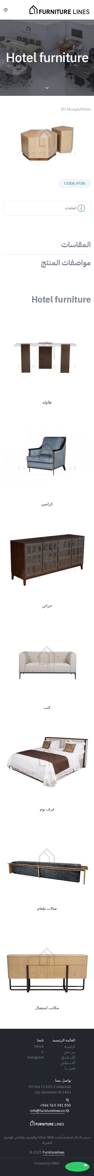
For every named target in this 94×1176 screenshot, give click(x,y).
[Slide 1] (51, 165)
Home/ (85, 109)
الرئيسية (69, 1046)
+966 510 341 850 (55, 1105)
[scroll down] (47, 88)
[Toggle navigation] (5, 9)
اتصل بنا (69, 1068)
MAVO (55, 1163)
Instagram (35, 1057)
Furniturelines (53, 1152)
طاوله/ (75, 109)
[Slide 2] (43, 165)
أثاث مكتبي (68, 1063)
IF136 (66, 109)
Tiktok (39, 1046)
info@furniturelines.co (47, 1110)
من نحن (69, 1052)
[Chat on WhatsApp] (77, 1167)
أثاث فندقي (68, 1057)
